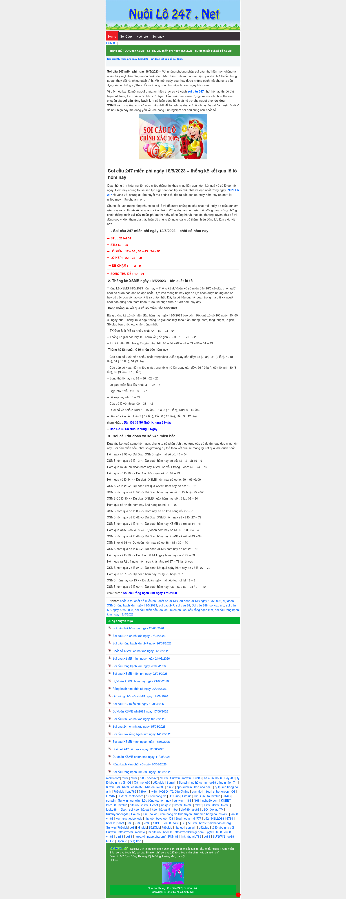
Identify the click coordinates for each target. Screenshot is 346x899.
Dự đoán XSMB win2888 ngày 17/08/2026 (140, 711)
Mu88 (134, 778)
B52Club (154, 827)
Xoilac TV (217, 809)
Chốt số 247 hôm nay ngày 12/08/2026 (138, 749)
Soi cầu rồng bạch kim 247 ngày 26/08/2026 (141, 643)
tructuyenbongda (117, 814)
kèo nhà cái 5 (203, 787)
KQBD (164, 791)
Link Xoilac (150, 814)
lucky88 (166, 805)
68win (110, 787)
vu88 (144, 805)
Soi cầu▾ (158, 36)
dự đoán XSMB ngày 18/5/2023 (200, 600)
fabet (198, 805)
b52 (207, 818)
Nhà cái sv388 (155, 787)
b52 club (159, 782)
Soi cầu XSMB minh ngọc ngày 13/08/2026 (141, 741)
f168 (188, 800)
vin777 (197, 818)
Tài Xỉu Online (180, 791)
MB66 (164, 778)
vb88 (147, 823)
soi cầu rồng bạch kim (198, 609)
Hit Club (174, 796)
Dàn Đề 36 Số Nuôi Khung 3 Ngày (133, 429)
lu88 (207, 805)
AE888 (193, 823)
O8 (129, 782)
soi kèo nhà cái (139, 809)
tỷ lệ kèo (136, 841)
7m (235, 782)
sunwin (111, 800)
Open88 (122, 841)
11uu (207, 791)
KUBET (226, 800)
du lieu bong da (156, 796)
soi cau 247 (166, 605)
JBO (205, 809)
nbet (175, 809)
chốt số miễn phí (145, 600)
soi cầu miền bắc (146, 609)
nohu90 (145, 782)
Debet (154, 805)
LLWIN (111, 796)
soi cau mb (216, 605)
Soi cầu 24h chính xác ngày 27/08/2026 (138, 635)
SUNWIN (219, 836)
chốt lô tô (126, 600)
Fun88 (197, 778)
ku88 (138, 823)
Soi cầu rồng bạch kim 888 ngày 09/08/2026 (141, 771)
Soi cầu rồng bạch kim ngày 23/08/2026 (139, 666)
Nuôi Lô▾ (142, 36)
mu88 (125, 778)
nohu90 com (210, 800)
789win (144, 791)
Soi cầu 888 (200, 605)
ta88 (176, 823)
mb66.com (113, 778)
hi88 (142, 778)
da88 (215, 805)
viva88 (224, 814)
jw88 (154, 791)
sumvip (197, 791)
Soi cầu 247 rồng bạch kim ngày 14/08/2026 (141, 734)
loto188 (111, 805)
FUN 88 (111, 43)
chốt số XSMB (168, 600)
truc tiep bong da (206, 814)
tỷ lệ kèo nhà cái (223, 827)
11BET (158, 823)
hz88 (126, 787)
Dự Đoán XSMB (135, 51)
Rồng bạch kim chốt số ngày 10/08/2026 (139, 764)
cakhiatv (137, 787)
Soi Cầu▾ (126, 36)
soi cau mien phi (170, 609)
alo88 (196, 809)
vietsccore (136, 796)
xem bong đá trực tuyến (176, 814)
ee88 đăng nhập (220, 782)
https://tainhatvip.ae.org (215, 823)
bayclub (161, 818)
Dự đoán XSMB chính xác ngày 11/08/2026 (141, 756)
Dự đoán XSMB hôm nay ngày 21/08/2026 (140, 681)
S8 (184, 823)
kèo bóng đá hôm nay (157, 800)
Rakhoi (136, 814)
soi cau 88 (183, 605)
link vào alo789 (191, 836)
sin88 (171, 787)
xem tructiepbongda (129, 818)
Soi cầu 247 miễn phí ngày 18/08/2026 (138, 703)
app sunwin (185, 787)
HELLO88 (218, 818)
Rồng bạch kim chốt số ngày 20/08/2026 (139, 688)
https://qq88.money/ (132, 832)
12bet (123, 809)
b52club (204, 827)
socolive (152, 778)
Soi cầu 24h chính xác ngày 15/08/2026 (138, 726)
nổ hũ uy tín (199, 782)
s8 (118, 787)
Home (112, 36)
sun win (191, 827)
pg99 (210, 832)
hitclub (123, 805)
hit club (209, 778)
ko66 (219, 778)
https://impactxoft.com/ (151, 836)
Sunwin (175, 778)
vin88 (235, 814)
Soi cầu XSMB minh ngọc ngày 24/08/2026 (141, 658)
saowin (186, 778)
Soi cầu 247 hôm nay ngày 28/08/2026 (138, 628)
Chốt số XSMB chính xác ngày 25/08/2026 (140, 650)
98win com (183, 818)
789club (119, 791)
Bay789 (229, 778)
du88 (228, 832)
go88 (133, 827)
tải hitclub (214, 796)
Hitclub (187, 796)
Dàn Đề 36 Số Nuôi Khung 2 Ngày (147, 422)
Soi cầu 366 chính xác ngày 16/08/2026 (138, 718)
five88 (178, 805)
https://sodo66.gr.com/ (189, 832)
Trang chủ (116, 51)
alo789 (185, 809)
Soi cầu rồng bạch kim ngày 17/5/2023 (150, 593)
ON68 (227, 796)
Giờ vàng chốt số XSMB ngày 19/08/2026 (140, 696)
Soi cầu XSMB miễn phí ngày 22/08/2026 (139, 673)
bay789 (132, 791)
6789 (230, 818)
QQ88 (110, 841)
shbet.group (221, 791)
